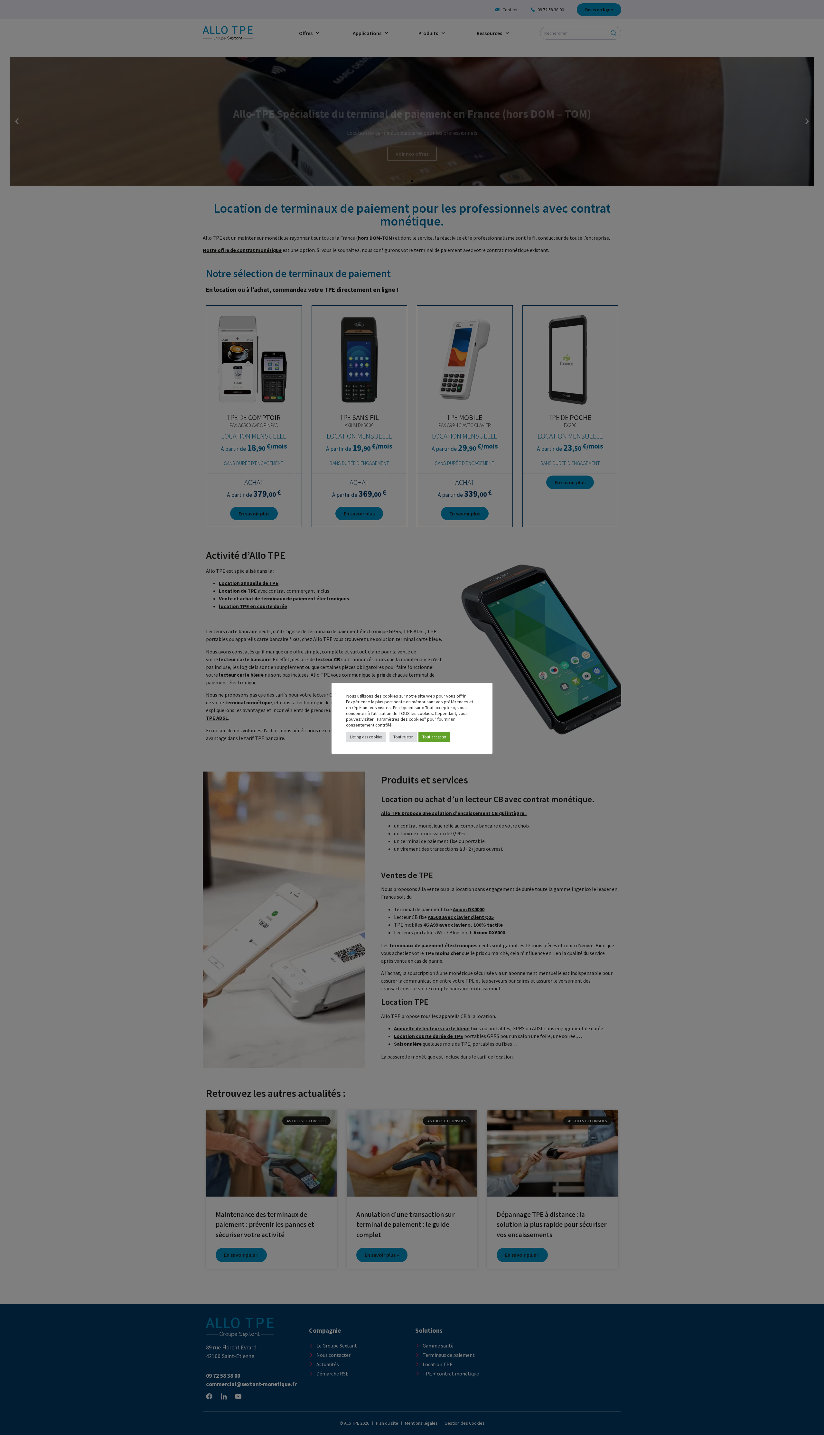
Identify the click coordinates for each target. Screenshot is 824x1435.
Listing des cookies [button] (366, 737)
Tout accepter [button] (434, 737)
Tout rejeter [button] (403, 737)
